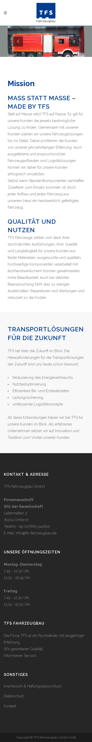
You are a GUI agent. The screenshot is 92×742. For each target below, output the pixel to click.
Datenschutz (14, 696)
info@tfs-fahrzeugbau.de (36, 533)
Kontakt (10, 706)
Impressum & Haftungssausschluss (33, 686)
